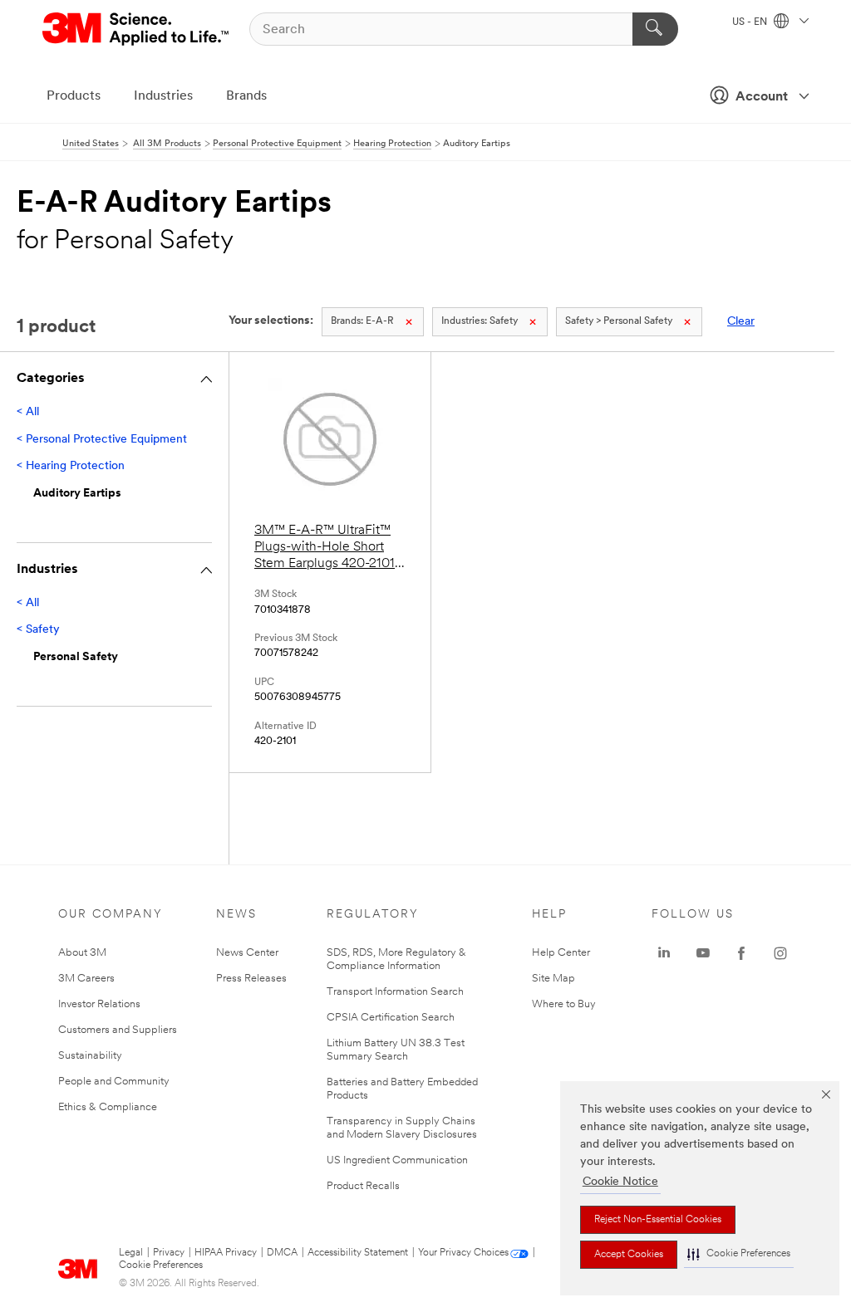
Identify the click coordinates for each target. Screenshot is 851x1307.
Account (761, 97)
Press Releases (251, 978)
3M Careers (86, 978)
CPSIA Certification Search (391, 1017)
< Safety (38, 630)
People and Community (114, 1081)
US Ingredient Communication (397, 1160)
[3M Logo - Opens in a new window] (136, 29)
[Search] (655, 29)
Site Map (553, 978)
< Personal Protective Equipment (102, 439)
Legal (131, 1253)
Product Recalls (363, 1186)
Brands (246, 96)
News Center (247, 952)
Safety (479, 321)
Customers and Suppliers (117, 1030)
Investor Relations (99, 1004)
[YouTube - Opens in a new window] (703, 953)
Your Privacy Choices (463, 1253)
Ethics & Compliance (107, 1107)
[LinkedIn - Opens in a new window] (664, 953)
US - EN (751, 22)
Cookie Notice (620, 1182)
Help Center (561, 952)
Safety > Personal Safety (618, 321)
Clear (741, 322)
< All (28, 412)
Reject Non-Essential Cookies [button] (657, 1220)
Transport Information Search (395, 991)
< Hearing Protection (71, 466)
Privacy (168, 1253)
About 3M (82, 952)
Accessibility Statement (357, 1253)
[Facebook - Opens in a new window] (741, 953)
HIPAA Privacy (225, 1253)
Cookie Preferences (161, 1265)
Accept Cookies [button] (628, 1255)
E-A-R (362, 321)
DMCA (282, 1253)
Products (74, 96)
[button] (739, 1254)
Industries (163, 96)
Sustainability (90, 1055)
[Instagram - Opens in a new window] (780, 953)
